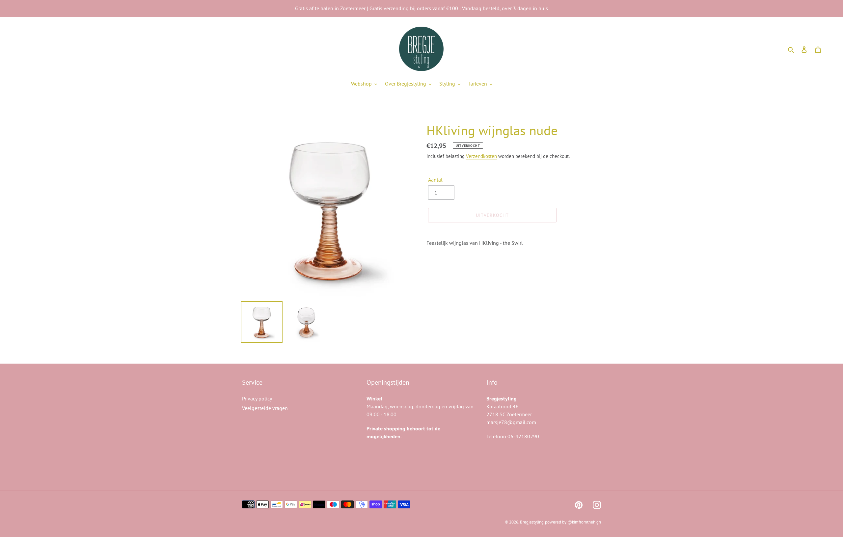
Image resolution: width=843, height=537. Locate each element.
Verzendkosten (481, 156)
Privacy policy (257, 398)
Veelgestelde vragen (265, 408)
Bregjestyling (532, 522)
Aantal (435, 179)
